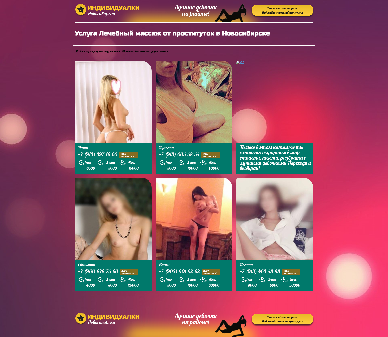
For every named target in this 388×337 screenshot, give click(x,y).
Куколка (166, 147)
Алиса (164, 264)
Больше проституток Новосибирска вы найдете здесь (282, 10)
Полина (246, 264)
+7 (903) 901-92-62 (188, 272)
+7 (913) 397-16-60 (106, 155)
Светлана (86, 264)
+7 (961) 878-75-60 (106, 272)
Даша (83, 147)
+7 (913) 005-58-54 (188, 155)
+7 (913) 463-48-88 (268, 272)
